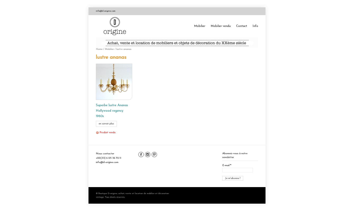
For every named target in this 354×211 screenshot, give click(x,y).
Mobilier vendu (221, 26)
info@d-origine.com (105, 11)
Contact (241, 26)
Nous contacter (105, 153)
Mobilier (199, 26)
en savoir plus (106, 123)
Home (99, 49)
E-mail (226, 165)
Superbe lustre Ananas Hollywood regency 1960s (112, 111)
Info (255, 26)
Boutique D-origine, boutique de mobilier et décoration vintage (116, 26)
